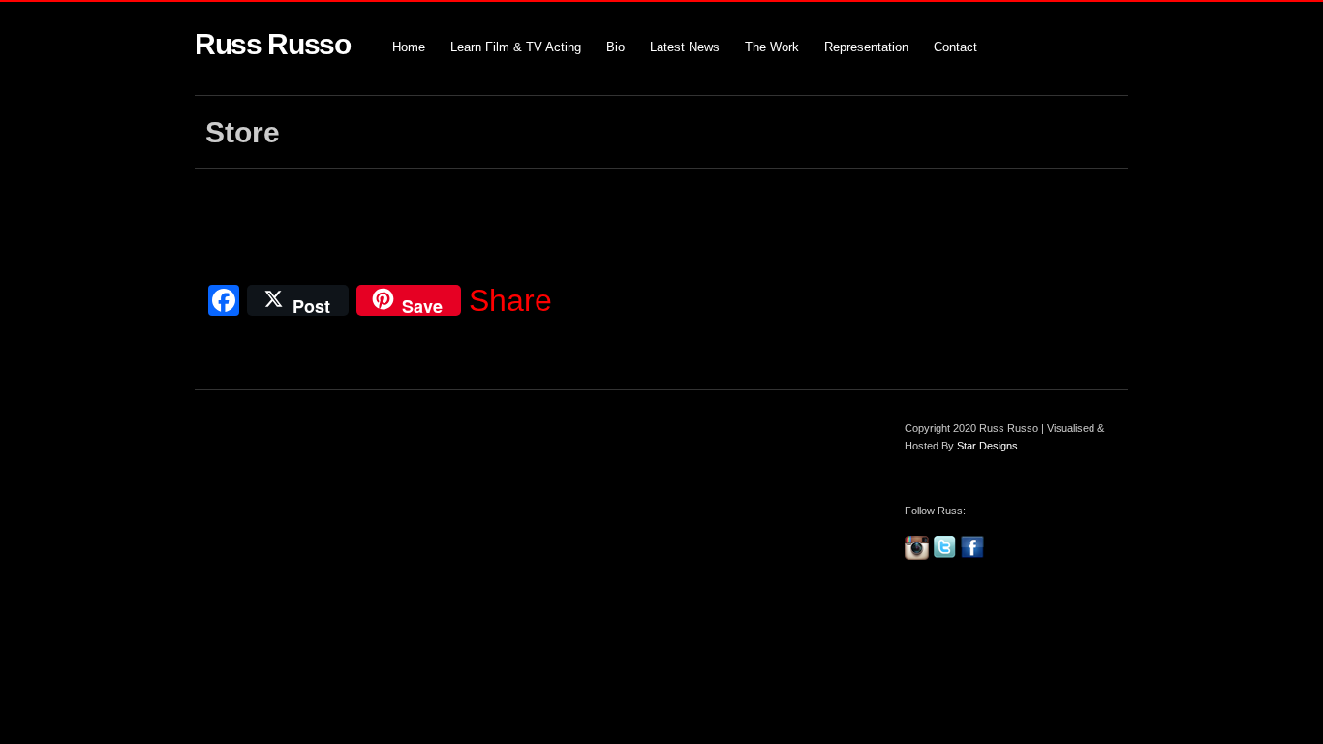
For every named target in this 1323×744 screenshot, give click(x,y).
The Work (772, 47)
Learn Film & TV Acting (515, 47)
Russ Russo (273, 44)
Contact (955, 47)
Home (408, 47)
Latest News (685, 47)
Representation (866, 47)
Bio (615, 47)
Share (510, 300)
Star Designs (987, 445)
